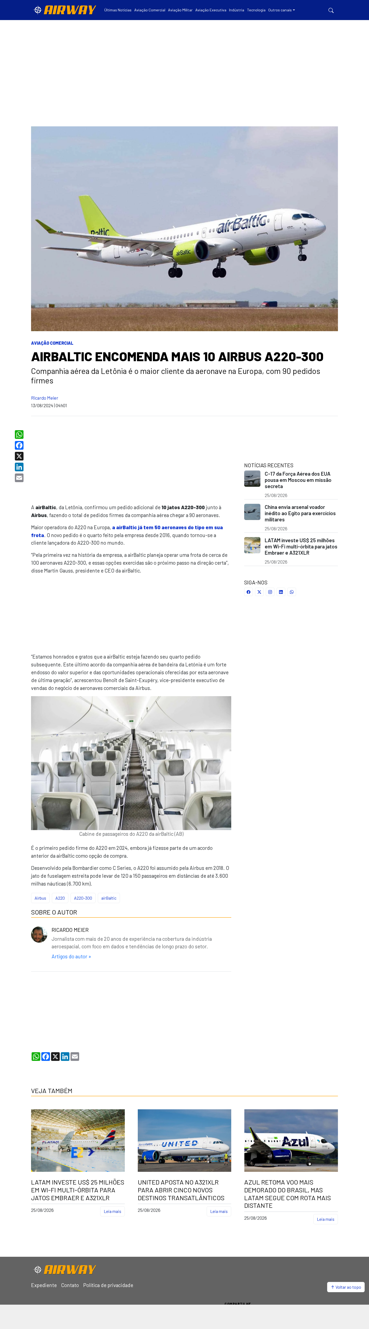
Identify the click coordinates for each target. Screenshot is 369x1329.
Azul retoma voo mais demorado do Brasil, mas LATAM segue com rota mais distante (287, 1193)
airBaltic (108, 897)
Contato (70, 1285)
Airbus (40, 897)
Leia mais (112, 1211)
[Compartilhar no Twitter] (259, 592)
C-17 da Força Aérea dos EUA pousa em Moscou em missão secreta (298, 480)
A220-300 (83, 897)
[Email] (20, 477)
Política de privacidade (108, 1285)
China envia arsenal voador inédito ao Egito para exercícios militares (300, 513)
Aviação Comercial (52, 343)
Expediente (44, 1285)
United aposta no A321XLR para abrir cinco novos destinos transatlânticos (181, 1190)
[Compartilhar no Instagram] (270, 592)
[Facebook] (20, 445)
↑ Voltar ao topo (346, 1286)
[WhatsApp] (20, 434)
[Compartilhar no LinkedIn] (281, 592)
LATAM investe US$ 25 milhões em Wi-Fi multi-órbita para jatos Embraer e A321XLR (301, 546)
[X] (20, 456)
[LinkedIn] (20, 467)
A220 (60, 897)
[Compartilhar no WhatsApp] (291, 592)
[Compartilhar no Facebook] (248, 592)
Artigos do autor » (71, 956)
